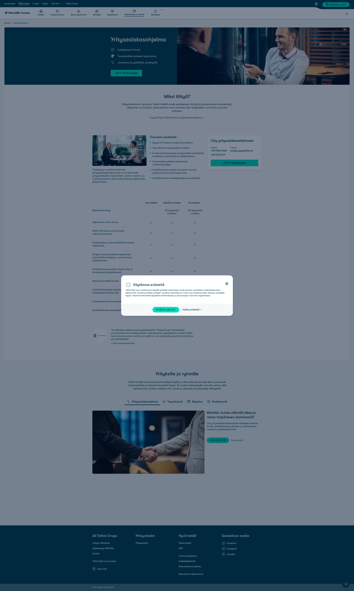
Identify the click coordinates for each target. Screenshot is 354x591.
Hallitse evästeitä (191, 309)
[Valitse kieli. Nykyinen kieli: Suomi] (226, 283)
